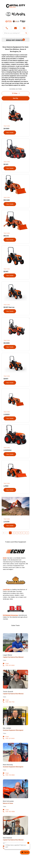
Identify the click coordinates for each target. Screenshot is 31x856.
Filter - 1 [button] (16, 93)
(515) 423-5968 (10, 811)
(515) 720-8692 (10, 775)
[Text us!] (25, 852)
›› (27, 533)
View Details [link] (9, 132)
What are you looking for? (12, 33)
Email (7, 663)
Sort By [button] (15, 98)
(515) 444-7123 (9, 702)
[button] (7, 28)
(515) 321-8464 (9, 738)
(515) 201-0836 (9, 665)
